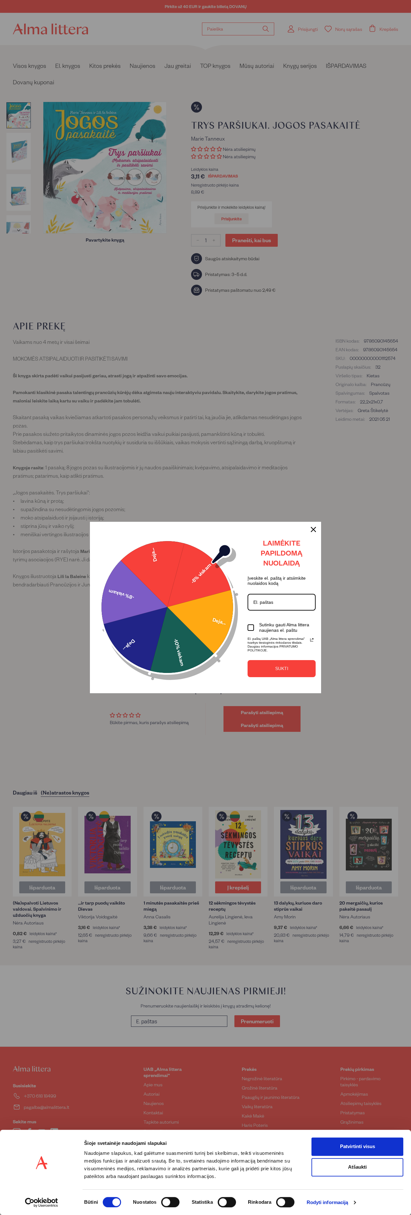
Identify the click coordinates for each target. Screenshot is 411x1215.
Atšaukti (357, 1167)
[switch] (170, 1202)
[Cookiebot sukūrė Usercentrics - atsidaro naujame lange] (41, 1202)
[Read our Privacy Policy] (312, 640)
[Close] (313, 529)
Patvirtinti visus (357, 1146)
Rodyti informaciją (327, 1202)
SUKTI (281, 668)
